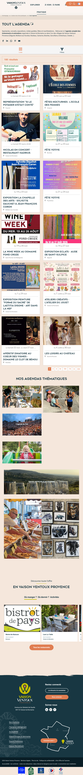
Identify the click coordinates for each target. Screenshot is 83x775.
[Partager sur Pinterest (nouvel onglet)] (15, 41)
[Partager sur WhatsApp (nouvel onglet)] (11, 41)
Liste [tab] (20, 52)
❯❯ (78, 369)
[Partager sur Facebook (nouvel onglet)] (3, 41)
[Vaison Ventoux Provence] (16, 5)
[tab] (30, 597)
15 (70, 369)
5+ (60, 369)
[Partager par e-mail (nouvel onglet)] (19, 41)
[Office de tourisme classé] (21, 771)
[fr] (79, 4)
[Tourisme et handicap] (41, 771)
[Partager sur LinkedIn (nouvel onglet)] (7, 41)
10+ (65, 369)
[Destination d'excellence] (51, 771)
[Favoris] (70, 4)
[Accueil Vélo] (31, 771)
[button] (74, 3)
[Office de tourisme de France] (60, 771)
